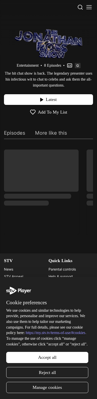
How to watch (15, 341)
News (8, 269)
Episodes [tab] (14, 133)
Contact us (57, 327)
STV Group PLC (16, 298)
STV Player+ (14, 320)
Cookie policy (59, 348)
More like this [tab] (51, 133)
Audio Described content (68, 298)
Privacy (54, 334)
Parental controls (62, 269)
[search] (80, 7)
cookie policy (48, 375)
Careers (10, 283)
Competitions (14, 348)
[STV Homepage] (16, 7)
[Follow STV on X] (48, 390)
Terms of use (58, 341)
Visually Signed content (67, 291)
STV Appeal (13, 276)
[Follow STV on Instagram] (38, 390)
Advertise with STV (19, 291)
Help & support (60, 276)
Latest (51, 99)
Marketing (12, 334)
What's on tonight (18, 327)
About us (55, 320)
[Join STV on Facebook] (59, 390)
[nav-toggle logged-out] (89, 7)
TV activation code (63, 283)
